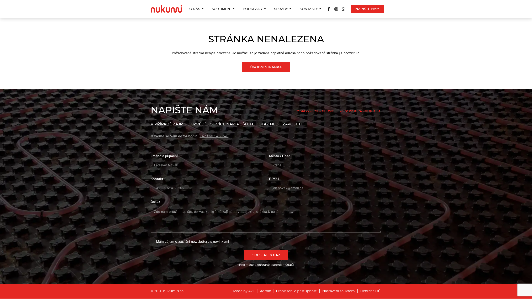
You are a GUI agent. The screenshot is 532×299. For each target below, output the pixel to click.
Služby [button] (281, 9)
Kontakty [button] (309, 9)
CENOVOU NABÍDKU (357, 111)
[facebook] (328, 9)
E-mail (274, 179)
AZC (251, 291)
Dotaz (155, 202)
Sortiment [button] (222, 9)
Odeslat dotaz (266, 255)
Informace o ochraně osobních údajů (266, 264)
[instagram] (336, 9)
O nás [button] (195, 9)
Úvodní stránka (266, 67)
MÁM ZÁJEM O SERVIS (315, 111)
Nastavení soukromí (339, 291)
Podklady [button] (253, 9)
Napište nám (367, 9)
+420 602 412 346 (214, 136)
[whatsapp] (343, 9)
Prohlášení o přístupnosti (297, 291)
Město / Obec (279, 156)
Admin (265, 291)
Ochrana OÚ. (370, 291)
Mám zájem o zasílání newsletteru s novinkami (192, 241)
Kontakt (157, 179)
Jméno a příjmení (164, 156)
